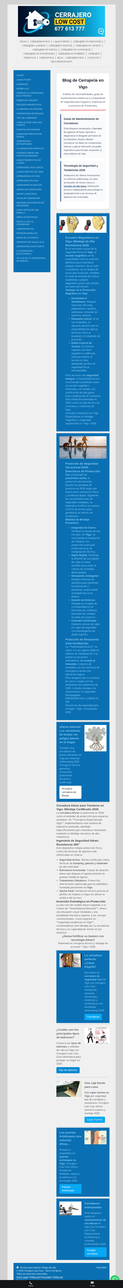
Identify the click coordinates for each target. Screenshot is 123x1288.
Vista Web (101, 1267)
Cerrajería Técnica (69, 765)
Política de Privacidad (40, 1277)
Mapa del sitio (49, 1267)
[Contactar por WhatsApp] (114, 1279)
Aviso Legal (22, 1277)
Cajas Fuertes (95, 1119)
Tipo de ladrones (68, 1070)
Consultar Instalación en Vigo (81, 413)
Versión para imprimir (30, 1267)
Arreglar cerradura (92, 1252)
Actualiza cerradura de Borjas (69, 792)
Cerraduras (93, 1016)
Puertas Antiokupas (68, 1189)
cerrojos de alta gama (75, 186)
